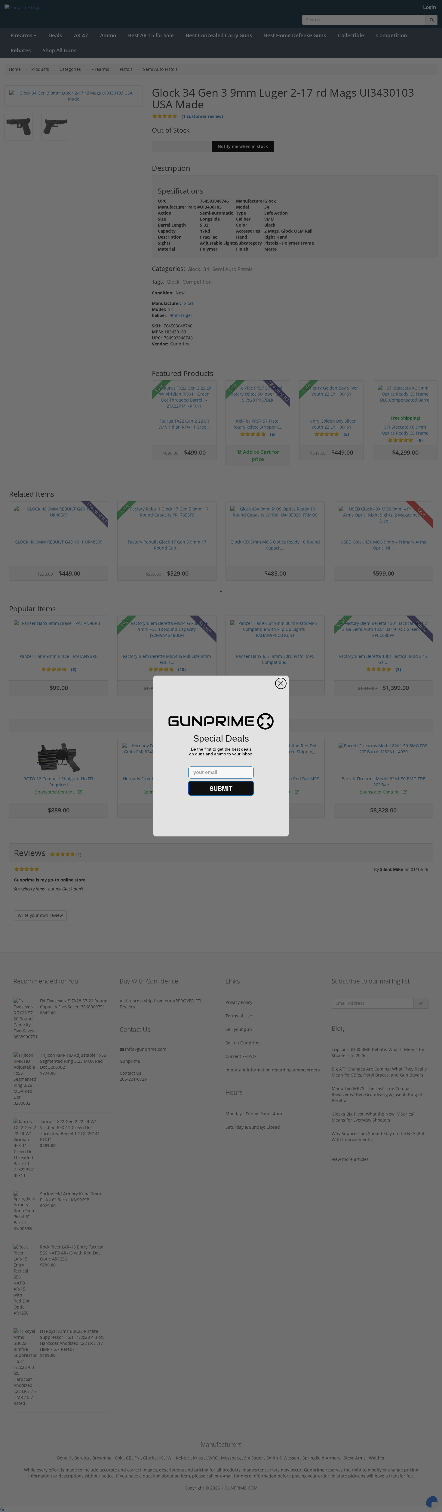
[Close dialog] (280, 683)
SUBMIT (221, 788)
